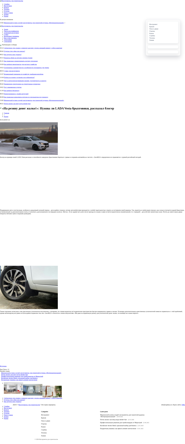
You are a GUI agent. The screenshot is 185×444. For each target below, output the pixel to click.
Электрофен (8, 40)
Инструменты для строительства (29, 405)
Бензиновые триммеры (11, 36)
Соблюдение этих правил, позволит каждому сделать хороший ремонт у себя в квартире (33, 48)
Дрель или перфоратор (11, 31)
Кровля (6, 7)
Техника (6, 9)
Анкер (6, 29)
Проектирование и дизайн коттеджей (16, 94)
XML (183, 405)
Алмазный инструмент (11, 33)
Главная (6, 113)
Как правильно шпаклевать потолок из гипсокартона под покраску (26, 97)
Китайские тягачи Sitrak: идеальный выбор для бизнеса (19, 378)
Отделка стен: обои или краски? (14, 51)
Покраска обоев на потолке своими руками (18, 58)
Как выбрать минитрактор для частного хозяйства (20, 64)
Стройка (6, 4)
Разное (6, 16)
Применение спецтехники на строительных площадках (22, 84)
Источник (3, 366)
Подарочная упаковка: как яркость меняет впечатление (19, 380)
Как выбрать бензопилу (11, 90)
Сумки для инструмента (12, 71)
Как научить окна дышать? (12, 54)
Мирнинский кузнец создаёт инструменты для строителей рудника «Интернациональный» (34, 23)
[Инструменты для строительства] (11, 1)
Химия (6, 14)
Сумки (6, 34)
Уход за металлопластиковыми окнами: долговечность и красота (25, 81)
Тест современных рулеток (12, 87)
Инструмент (8, 6)
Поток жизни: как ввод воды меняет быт (17, 103)
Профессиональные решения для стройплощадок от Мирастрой (22, 376)
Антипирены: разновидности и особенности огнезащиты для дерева (26, 67)
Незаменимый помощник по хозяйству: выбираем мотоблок (23, 74)
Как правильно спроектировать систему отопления (21, 61)
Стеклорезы (8, 41)
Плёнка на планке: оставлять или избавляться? (19, 77)
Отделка (6, 11)
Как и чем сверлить (10, 38)
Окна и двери (8, 13)
